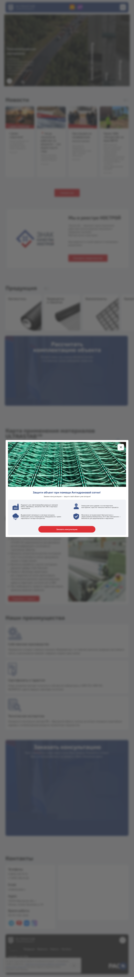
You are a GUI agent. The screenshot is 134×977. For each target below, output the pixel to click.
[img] (101, 313)
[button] (121, 447)
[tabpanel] (67, 284)
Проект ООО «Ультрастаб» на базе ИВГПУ (114, 137)
